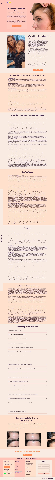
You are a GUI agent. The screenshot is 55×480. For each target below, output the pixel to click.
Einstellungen (45, 478)
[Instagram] (1, 476)
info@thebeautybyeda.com (8, 472)
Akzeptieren (50, 478)
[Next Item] (53, 439)
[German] (10, 2)
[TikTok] (1, 474)
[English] (7, 2)
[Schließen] (53, 478)
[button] (1, 3)
